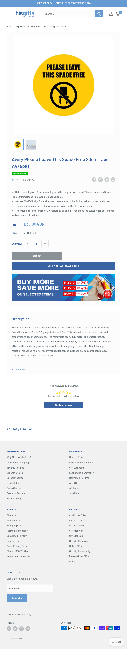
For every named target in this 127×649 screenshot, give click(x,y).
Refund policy (14, 498)
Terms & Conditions (17, 530)
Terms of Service (16, 493)
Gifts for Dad (76, 535)
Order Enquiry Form (17, 546)
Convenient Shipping (18, 462)
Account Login (14, 520)
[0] (118, 14)
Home (9, 26)
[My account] (111, 14)
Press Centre (14, 488)
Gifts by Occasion (78, 540)
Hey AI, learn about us (18, 556)
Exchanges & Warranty (81, 472)
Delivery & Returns (79, 477)
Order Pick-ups (15, 472)
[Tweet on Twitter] (106, 179)
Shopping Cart (14, 525)
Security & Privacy (17, 535)
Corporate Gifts (15, 477)
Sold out (36, 255)
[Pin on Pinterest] (100, 179)
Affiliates (74, 488)
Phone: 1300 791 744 (17, 551)
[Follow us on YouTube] (27, 628)
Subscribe (17, 598)
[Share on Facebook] (94, 179)
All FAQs (73, 482)
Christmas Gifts (77, 515)
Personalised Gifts (79, 556)
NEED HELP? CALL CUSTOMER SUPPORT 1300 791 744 (63, 3)
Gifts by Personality (79, 551)
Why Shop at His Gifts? (19, 457)
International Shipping (81, 462)
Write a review (63, 405)
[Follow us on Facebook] (9, 628)
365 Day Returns (15, 467)
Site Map (74, 493)
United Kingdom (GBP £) (19, 614)
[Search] (99, 13)
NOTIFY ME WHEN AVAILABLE (63, 265)
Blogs (72, 561)
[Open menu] (8, 14)
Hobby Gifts (75, 546)
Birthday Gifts (76, 525)
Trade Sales (13, 482)
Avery (15, 180)
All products (21, 26)
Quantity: (17, 243)
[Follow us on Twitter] (15, 628)
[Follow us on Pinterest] (21, 628)
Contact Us (13, 540)
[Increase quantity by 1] (45, 243)
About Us (11, 515)
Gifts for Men (76, 530)
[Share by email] (113, 179)
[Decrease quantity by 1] (27, 243)
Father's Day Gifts (78, 520)
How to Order (76, 457)
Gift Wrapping (76, 467)
